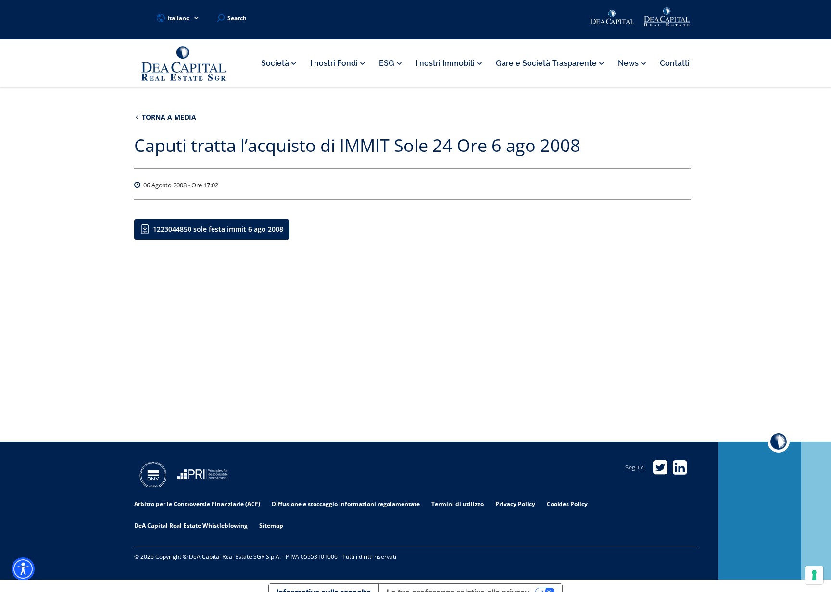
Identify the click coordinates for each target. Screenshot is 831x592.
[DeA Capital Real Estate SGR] (183, 63)
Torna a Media (168, 117)
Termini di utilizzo (457, 504)
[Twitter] (660, 467)
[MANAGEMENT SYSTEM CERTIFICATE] (153, 476)
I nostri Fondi (335, 63)
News (629, 63)
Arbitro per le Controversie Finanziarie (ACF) (197, 504)
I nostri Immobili (446, 63)
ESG (387, 63)
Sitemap (271, 525)
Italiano (178, 18)
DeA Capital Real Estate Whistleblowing (191, 525)
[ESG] (202, 476)
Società (276, 63)
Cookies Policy (567, 504)
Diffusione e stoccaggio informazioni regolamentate (346, 504)
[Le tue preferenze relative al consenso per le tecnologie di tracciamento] (814, 575)
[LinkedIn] (680, 467)
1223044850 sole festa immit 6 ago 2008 (218, 229)
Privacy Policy (515, 504)
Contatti (675, 63)
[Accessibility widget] (23, 568)
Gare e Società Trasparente (547, 63)
